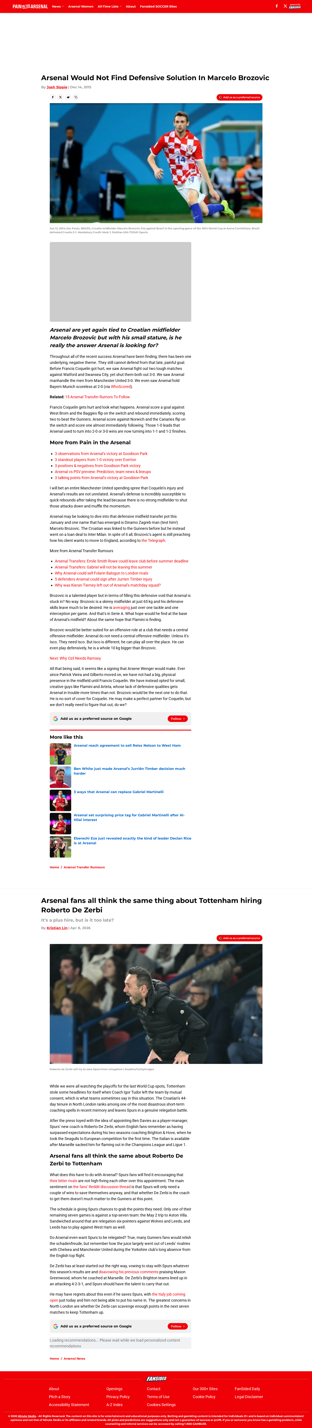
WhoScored (120, 386)
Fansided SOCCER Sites (158, 6)
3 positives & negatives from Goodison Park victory (98, 465)
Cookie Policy (204, 1396)
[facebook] (277, 6)
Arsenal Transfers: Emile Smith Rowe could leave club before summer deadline (121, 561)
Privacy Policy (118, 1396)
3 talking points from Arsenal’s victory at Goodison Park (101, 477)
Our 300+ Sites (205, 1389)
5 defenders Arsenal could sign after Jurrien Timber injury (103, 579)
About (131, 6)
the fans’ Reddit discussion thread (102, 1186)
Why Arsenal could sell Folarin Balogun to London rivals (101, 573)
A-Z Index (114, 1404)
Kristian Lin (57, 928)
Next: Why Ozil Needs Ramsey (75, 658)
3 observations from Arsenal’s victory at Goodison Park (101, 453)
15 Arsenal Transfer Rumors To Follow (97, 397)
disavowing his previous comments (128, 1272)
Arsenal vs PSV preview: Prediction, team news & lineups (103, 471)
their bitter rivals (63, 1180)
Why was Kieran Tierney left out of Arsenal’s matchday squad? (108, 585)
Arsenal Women (80, 6)
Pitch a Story (59, 1396)
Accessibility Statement (69, 1404)
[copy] (76, 97)
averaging (121, 607)
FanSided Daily (247, 1389)
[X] (285, 6)
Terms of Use (158, 1396)
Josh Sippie (57, 87)
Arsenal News (74, 1359)
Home (54, 867)
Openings (114, 1389)
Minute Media (27, 1416)
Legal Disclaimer (249, 1396)
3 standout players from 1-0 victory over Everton (95, 459)
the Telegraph (153, 540)
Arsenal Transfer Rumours (84, 867)
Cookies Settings (161, 1404)
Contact (153, 1389)
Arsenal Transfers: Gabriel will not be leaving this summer (103, 567)
